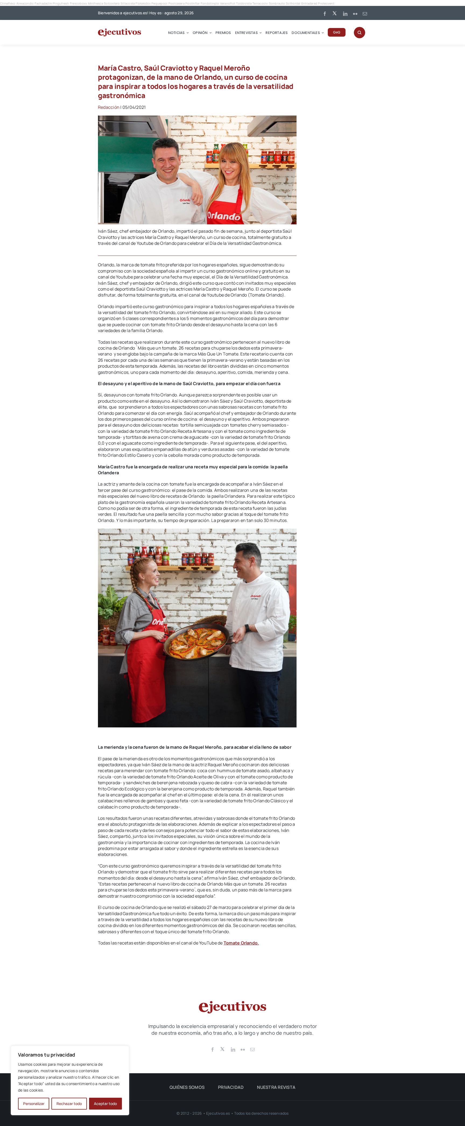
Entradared (309, 3)
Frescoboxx (78, 3)
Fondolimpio (210, 3)
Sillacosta (128, 3)
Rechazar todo (69, 1103)
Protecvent (326, 3)
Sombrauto (277, 3)
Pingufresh (61, 3)
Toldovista (243, 3)
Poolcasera (176, 3)
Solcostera (111, 3)
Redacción (108, 107)
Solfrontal (293, 3)
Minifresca (95, 3)
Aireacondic (25, 3)
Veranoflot (227, 3)
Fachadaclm (43, 3)
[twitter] (335, 13)
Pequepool (159, 3)
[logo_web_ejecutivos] (119, 31)
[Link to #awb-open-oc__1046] (359, 32)
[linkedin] (345, 14)
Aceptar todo (105, 1103)
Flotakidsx (143, 3)
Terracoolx (260, 3)
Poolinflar (192, 3)
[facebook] (325, 14)
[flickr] (355, 14)
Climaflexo (7, 3)
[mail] (365, 14)
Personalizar (33, 1103)
